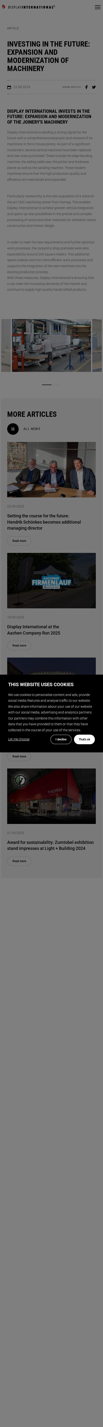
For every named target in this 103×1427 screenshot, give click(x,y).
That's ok (84, 739)
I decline (61, 739)
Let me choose (18, 739)
